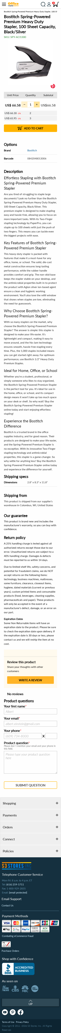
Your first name (14, 706)
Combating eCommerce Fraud (17, 935)
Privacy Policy (22, 1022)
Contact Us (8, 905)
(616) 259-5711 (15, 884)
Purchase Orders (10, 950)
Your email (11, 718)
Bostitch (32, 150)
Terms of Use (8, 1022)
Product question (16, 742)
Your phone (12, 730)
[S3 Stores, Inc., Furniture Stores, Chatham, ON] (18, 969)
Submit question (30, 785)
